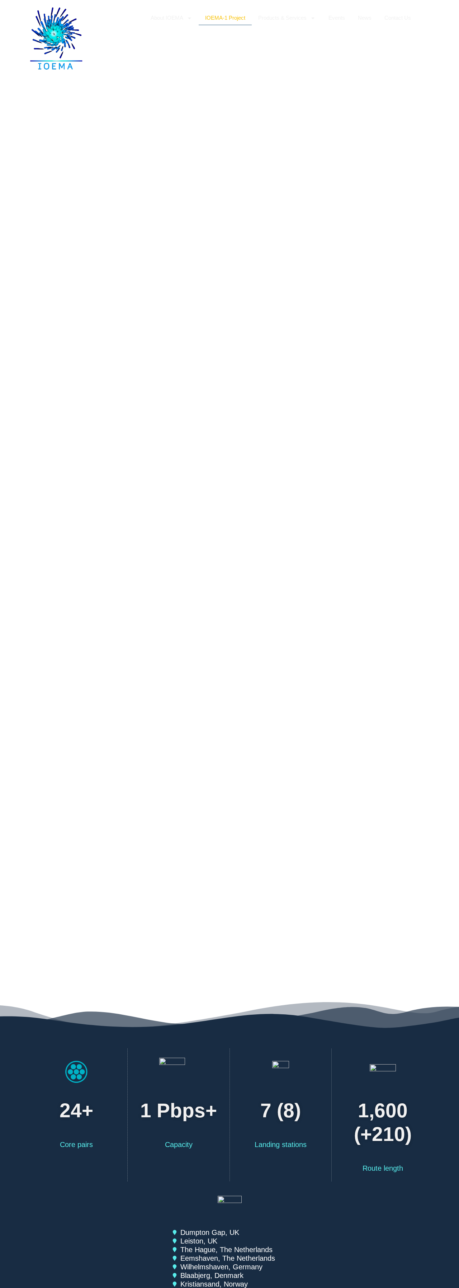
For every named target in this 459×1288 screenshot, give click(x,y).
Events (336, 18)
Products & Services (282, 18)
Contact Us (397, 18)
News (365, 18)
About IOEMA (167, 18)
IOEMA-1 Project (225, 18)
